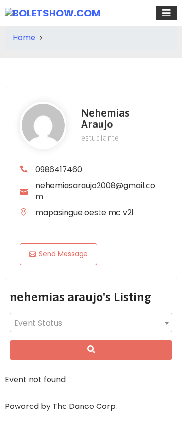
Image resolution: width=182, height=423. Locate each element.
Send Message (63, 254)
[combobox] (91, 322)
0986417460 (58, 169)
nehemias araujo (105, 119)
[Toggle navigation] (166, 13)
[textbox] (91, 323)
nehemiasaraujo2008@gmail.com (95, 191)
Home (24, 37)
